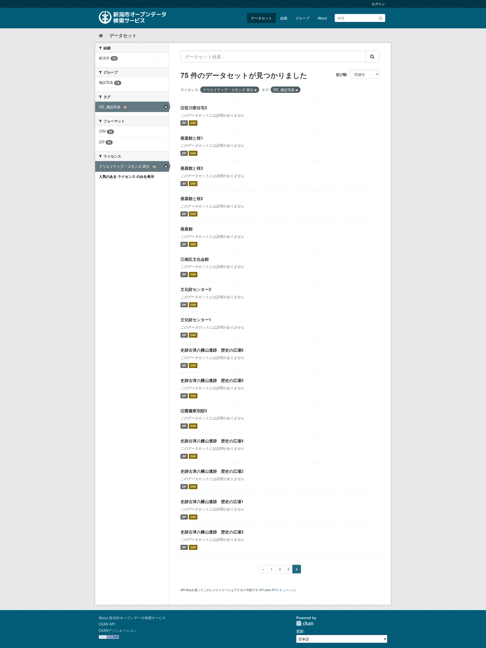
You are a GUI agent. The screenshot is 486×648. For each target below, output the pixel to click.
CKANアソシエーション (118, 630)
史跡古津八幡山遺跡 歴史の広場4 (212, 441)
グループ (302, 17)
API (261, 590)
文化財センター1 (195, 319)
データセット (261, 17)
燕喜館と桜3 (191, 168)
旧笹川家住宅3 (193, 108)
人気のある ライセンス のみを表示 (126, 176)
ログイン (378, 4)
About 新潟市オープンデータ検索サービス (132, 617)
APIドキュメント (282, 590)
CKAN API (107, 624)
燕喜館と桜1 (191, 138)
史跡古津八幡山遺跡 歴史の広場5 (212, 380)
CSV (193, 123)
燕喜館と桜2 (191, 198)
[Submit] (380, 17)
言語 (299, 631)
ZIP (184, 123)
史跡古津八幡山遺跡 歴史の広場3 (212, 532)
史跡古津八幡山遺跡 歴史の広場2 (212, 471)
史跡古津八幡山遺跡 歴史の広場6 (212, 350)
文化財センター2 (195, 289)
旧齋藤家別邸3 (193, 411)
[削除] (255, 90)
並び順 (341, 74)
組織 (283, 17)
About (322, 17)
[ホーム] (101, 35)
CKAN (304, 623)
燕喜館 (186, 229)
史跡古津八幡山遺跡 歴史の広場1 (212, 501)
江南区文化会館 (194, 259)
